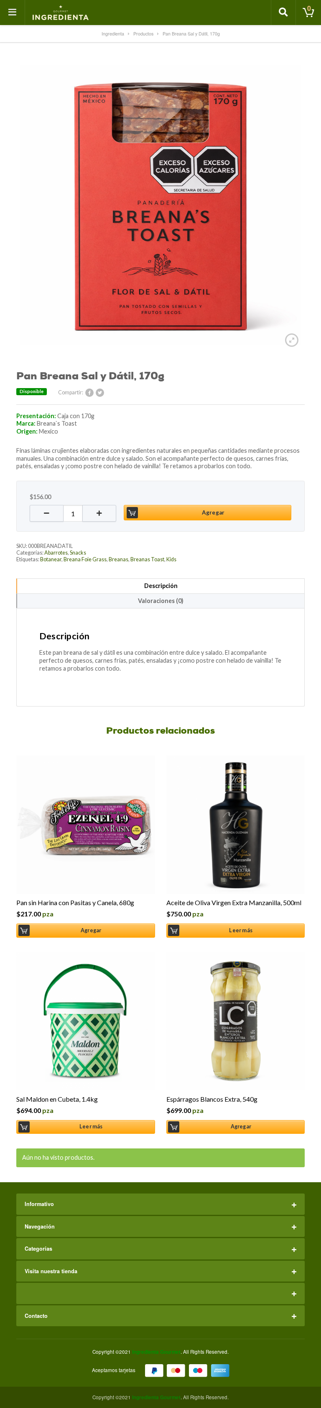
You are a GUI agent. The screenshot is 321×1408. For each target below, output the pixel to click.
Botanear (50, 559)
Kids (171, 559)
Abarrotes (56, 553)
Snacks (78, 553)
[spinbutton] (73, 513)
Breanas (118, 559)
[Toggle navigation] (12, 12)
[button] (47, 513)
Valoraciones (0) (160, 600)
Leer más (240, 930)
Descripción (161, 585)
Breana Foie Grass (85, 559)
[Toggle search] (283, 12)
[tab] (160, 585)
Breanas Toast (147, 559)
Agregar (213, 512)
